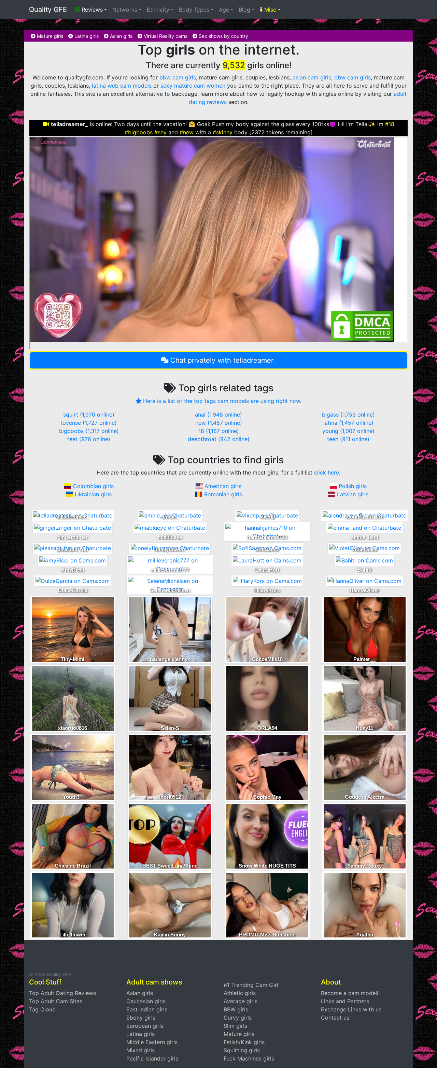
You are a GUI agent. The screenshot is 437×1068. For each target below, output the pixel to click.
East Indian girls (146, 1009)
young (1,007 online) (348, 430)
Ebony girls (140, 1017)
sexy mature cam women (192, 85)
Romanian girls (223, 494)
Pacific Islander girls (152, 1058)
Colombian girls (93, 486)
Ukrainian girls (93, 494)
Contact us (335, 1017)
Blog (244, 9)
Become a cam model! (349, 993)
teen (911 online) (348, 439)
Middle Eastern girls (152, 1042)
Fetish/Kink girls (244, 1042)
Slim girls (235, 1025)
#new (187, 132)
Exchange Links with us (351, 1009)
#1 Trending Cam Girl (251, 984)
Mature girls (49, 36)
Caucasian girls (146, 1001)
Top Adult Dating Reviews (62, 993)
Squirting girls (242, 1050)
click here (326, 472)
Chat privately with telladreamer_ (223, 360)
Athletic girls (240, 993)
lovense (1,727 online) (89, 422)
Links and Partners (345, 1001)
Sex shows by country (222, 36)
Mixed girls (140, 1050)
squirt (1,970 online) (88, 414)
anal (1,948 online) (218, 414)
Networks (124, 9)
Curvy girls (238, 1017)
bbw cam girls (177, 77)
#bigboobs (139, 132)
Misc (269, 9)
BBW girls (236, 1009)
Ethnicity (158, 9)
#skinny (222, 132)
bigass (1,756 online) (348, 414)
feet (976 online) (88, 439)
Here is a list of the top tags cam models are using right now (221, 400)
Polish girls (353, 486)
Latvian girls (352, 494)
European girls (145, 1025)
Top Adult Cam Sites (55, 1001)
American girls (223, 486)
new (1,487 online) (218, 422)
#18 (389, 124)
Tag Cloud (42, 1009)
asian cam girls (312, 77)
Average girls (240, 1001)
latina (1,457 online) (348, 422)
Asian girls (120, 36)
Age (224, 9)
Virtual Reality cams (164, 36)
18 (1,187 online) (218, 430)
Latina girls (86, 36)
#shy (160, 132)
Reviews (91, 9)
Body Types (194, 9)
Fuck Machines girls (249, 1058)
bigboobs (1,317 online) (89, 430)
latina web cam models (122, 85)
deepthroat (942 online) (219, 439)
